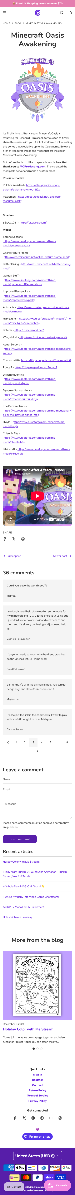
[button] (33, 1049)
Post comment (20, 839)
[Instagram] (33, 1118)
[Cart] (70, 12)
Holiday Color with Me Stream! (21, 861)
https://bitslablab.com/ (33, 222)
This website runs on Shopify (37, 1190)
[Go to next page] (37, 751)
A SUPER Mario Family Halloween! (23, 907)
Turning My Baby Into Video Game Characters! (31, 897)
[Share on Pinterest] (23, 539)
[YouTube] (51, 1118)
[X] (24, 1118)
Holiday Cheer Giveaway (17, 917)
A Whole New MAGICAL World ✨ (23, 886)
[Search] (62, 12)
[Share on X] (14, 539)
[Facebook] (15, 1118)
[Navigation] (4, 12)
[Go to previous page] (8, 742)
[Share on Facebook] (5, 539)
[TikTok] (60, 1118)
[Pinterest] (42, 1118)
